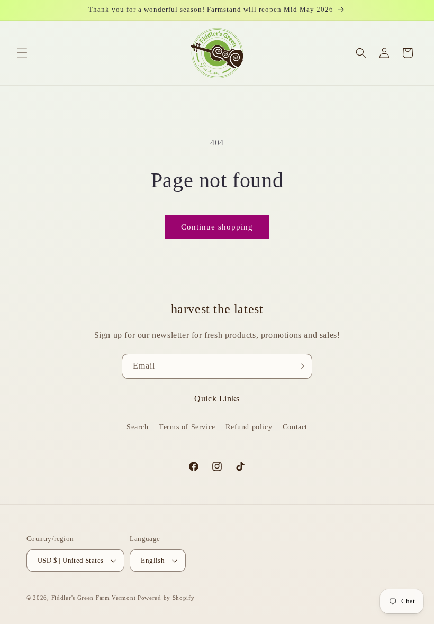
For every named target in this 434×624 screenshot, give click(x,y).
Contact (295, 427)
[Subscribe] (300, 366)
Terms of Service (187, 427)
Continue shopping (217, 227)
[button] (22, 53)
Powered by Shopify (166, 597)
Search (137, 427)
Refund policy (248, 427)
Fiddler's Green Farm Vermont (93, 597)
